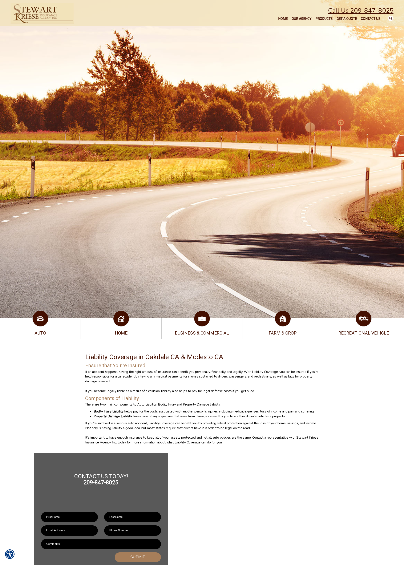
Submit (137, 557)
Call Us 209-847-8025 (360, 10)
